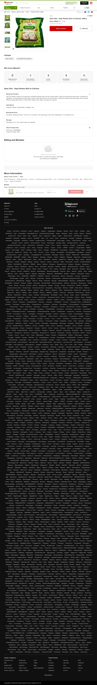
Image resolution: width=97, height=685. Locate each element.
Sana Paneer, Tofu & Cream (17, 187)
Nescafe (65, 660)
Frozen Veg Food (9, 670)
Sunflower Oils (8, 660)
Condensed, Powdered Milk (44, 179)
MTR (79, 660)
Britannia (51, 668)
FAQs (36, 206)
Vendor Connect (39, 217)
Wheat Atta (22, 660)
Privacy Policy (8, 214)
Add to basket (61, 29)
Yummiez (51, 665)
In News (6, 209)
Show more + (48, 675)
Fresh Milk (75, 179)
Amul (49, 660)
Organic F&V (8, 665)
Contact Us (37, 209)
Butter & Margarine (10, 179)
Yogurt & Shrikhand (15, 181)
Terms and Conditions (10, 220)
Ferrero (65, 670)
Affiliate (6, 217)
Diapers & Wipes (24, 670)
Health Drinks (23, 663)
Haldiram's (51, 670)
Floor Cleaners (8, 668)
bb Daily (6, 222)
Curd (55, 179)
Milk (81, 179)
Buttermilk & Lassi (23, 179)
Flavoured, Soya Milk (64, 179)
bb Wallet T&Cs (38, 214)
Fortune (80, 668)
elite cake (66, 663)
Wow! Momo (66, 668)
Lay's (79, 670)
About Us (7, 206)
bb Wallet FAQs (38, 211)
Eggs (35, 665)
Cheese (32, 179)
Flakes (36, 663)
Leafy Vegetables (39, 668)
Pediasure (81, 663)
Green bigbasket (9, 211)
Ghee (35, 660)
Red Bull (50, 663)
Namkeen (22, 665)
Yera (64, 665)
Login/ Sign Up (84, 3)
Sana (51, 15)
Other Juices (23, 668)
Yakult (79, 665)
